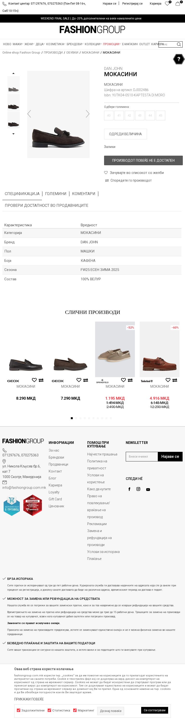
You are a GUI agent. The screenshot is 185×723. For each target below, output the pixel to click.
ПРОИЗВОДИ (53, 52)
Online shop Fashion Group (21, 52)
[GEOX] (13, 381)
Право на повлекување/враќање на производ (98, 506)
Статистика (61, 710)
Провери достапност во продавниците (46, 205)
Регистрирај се (132, 3)
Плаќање (94, 559)
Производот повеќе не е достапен (143, 160)
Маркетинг (86, 710)
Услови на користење (96, 478)
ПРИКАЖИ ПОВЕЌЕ (29, 699)
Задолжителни (33, 710)
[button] (171, 44)
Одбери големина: (117, 107)
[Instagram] (138, 489)
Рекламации (97, 524)
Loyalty (54, 492)
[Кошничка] (179, 4)
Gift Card (55, 499)
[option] (92, 18)
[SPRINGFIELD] (102, 381)
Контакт (55, 471)
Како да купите (99, 489)
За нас (54, 450)
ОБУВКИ (72, 52)
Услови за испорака (103, 552)
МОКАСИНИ (90, 52)
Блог (52, 478)
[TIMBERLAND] (147, 381)
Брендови (56, 457)
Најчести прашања (102, 454)
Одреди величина (125, 134)
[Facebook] (129, 489)
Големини (55, 193)
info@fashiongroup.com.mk (24, 488)
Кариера (55, 485)
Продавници (58, 464)
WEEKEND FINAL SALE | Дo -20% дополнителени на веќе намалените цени (91, 18)
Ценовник (56, 506)
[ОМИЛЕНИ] (167, 4)
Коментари (83, 193)
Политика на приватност (97, 464)
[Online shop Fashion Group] (92, 29)
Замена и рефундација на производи (99, 538)
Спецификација (22, 193)
